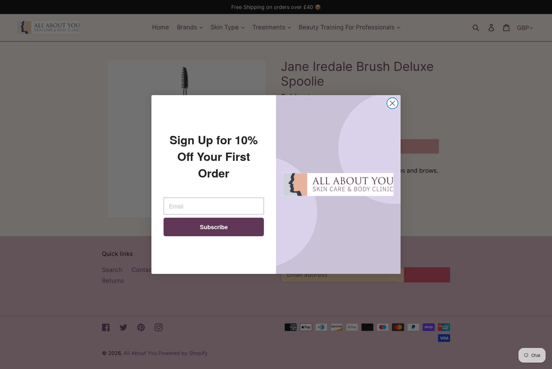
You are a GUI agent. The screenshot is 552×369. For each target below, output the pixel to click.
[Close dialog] (392, 103)
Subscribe (214, 227)
